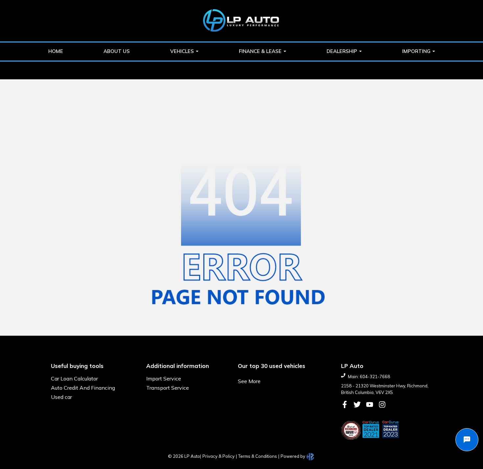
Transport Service (167, 387)
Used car (61, 397)
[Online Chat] (466, 439)
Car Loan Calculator (74, 378)
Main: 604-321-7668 (369, 376)
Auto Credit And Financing (83, 387)
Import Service (163, 378)
